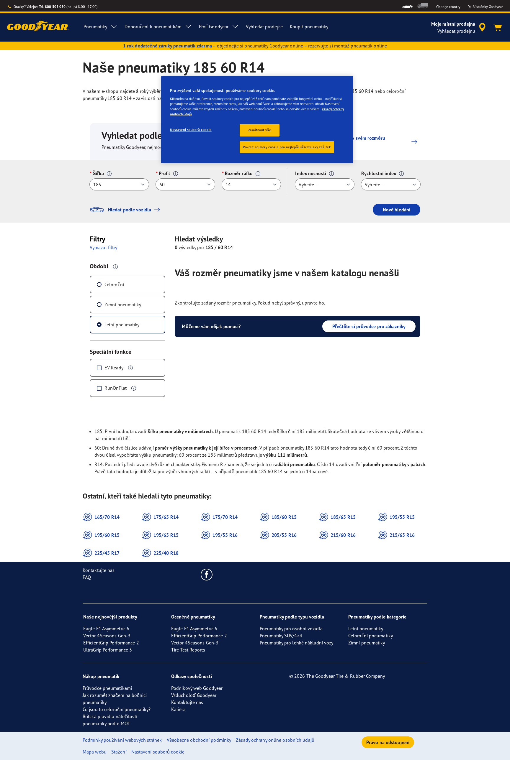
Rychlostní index (378, 173)
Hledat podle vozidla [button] (129, 210)
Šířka (98, 173)
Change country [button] (448, 6)
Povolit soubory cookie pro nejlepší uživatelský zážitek (287, 147)
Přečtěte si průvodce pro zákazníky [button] (369, 326)
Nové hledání (396, 210)
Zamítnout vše (259, 130)
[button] (109, 173)
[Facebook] (207, 574)
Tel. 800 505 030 (52, 6)
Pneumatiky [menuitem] (95, 26)
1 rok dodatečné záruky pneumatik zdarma (167, 46)
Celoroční (114, 284)
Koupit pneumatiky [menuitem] (309, 26)
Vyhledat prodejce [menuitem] (264, 26)
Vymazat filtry (103, 247)
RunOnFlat (115, 388)
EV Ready (113, 368)
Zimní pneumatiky (122, 304)
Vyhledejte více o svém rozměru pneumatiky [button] (352, 141)
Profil (164, 173)
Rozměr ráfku (239, 173)
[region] (257, 120)
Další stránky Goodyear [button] (485, 6)
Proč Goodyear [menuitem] (213, 26)
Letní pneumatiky (122, 325)
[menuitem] (407, 6)
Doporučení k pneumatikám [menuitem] (153, 26)
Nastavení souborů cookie (191, 130)
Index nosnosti (310, 173)
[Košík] (497, 27)
